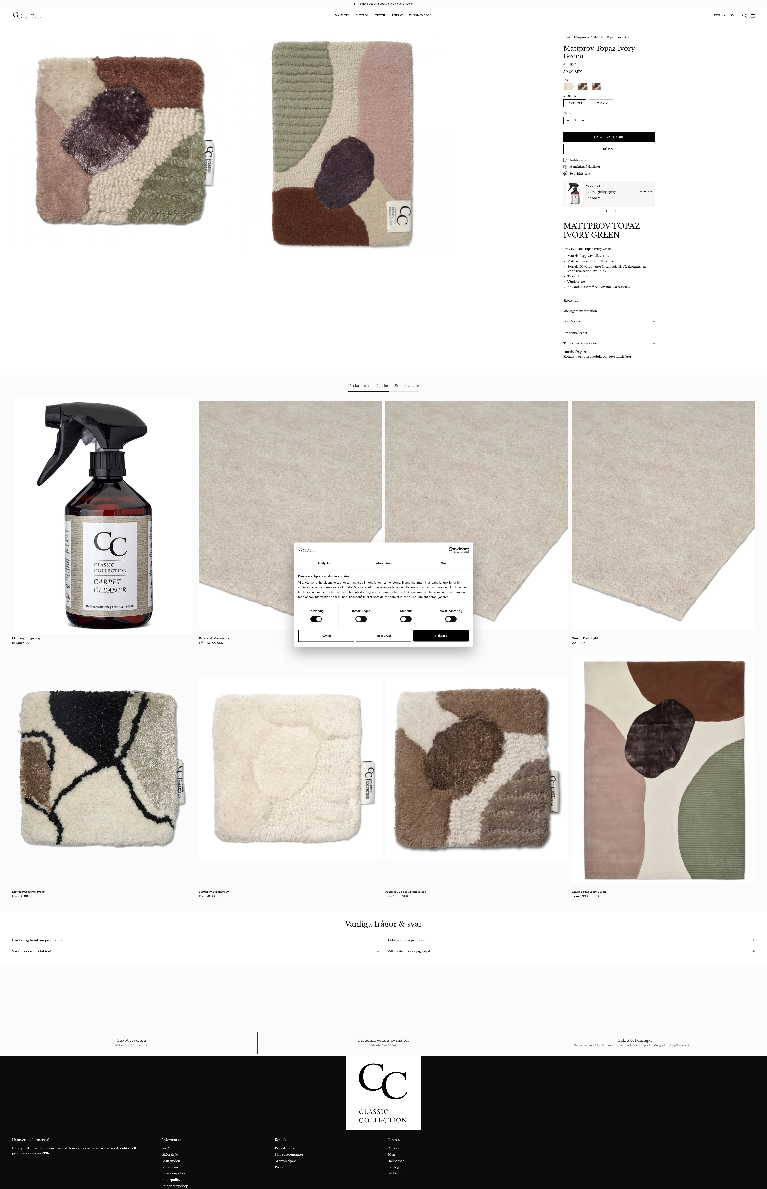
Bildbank (394, 1173)
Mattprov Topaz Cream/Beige (405, 892)
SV (732, 15)
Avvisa (326, 636)
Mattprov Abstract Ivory (28, 892)
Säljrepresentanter (289, 1154)
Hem (566, 37)
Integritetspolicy (175, 1186)
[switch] (361, 619)
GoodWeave (572, 321)
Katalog (393, 1167)
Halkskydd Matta (397, 638)
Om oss (393, 1140)
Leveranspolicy (174, 1173)
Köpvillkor (170, 1167)
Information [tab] (383, 563)
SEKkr (718, 15)
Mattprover (581, 37)
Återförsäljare (285, 1161)
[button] (744, 15)
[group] (383, 4)
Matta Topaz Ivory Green (589, 892)
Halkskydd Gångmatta (214, 638)
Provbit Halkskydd (585, 638)
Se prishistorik (579, 173)
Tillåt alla (441, 636)
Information (172, 1140)
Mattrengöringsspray (601, 192)
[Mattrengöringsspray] (574, 193)
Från (211, 642)
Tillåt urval (383, 636)
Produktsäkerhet (575, 333)
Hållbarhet (395, 1161)
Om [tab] (443, 563)
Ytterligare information (580, 311)
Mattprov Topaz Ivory (214, 892)
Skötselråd (570, 300)
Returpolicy (171, 1180)
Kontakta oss (573, 356)
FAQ (165, 1148)
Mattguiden (171, 1161)
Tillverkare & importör (580, 343)
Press (279, 1167)
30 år (391, 1154)
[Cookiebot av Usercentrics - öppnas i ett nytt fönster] (451, 550)
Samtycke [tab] (324, 563)
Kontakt (281, 1140)
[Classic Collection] (32, 15)
